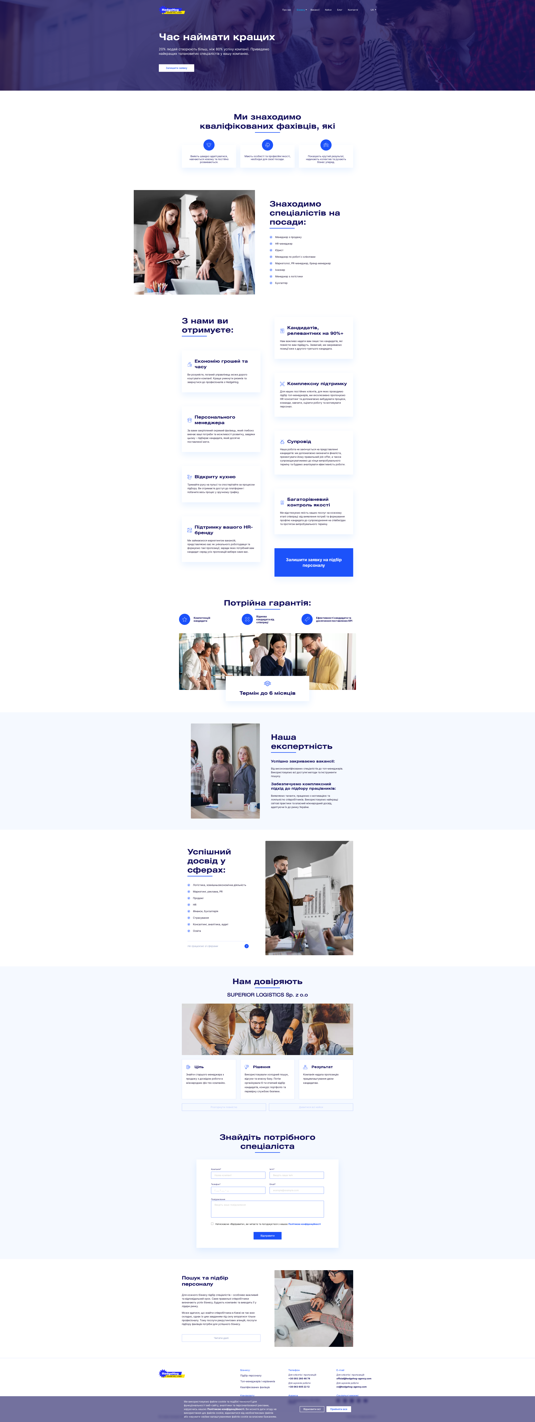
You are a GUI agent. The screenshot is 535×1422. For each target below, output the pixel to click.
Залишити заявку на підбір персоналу (314, 562)
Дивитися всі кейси (311, 1107)
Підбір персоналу (251, 1375)
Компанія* (216, 1169)
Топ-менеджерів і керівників (257, 1381)
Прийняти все (338, 1409)
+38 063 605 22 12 (299, 1386)
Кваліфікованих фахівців (255, 1387)
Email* (273, 1184)
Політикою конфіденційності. (226, 1409)
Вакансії (315, 9)
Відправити (268, 1235)
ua (372, 9)
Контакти (353, 9)
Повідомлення (218, 1199)
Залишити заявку (176, 68)
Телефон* (216, 1184)
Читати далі (221, 1338)
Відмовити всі (312, 1409)
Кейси (328, 9)
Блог (339, 9)
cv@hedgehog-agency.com (351, 1386)
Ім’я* (272, 1169)
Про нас (286, 9)
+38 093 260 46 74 (299, 1378)
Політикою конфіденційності (304, 1224)
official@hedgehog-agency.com (353, 1378)
